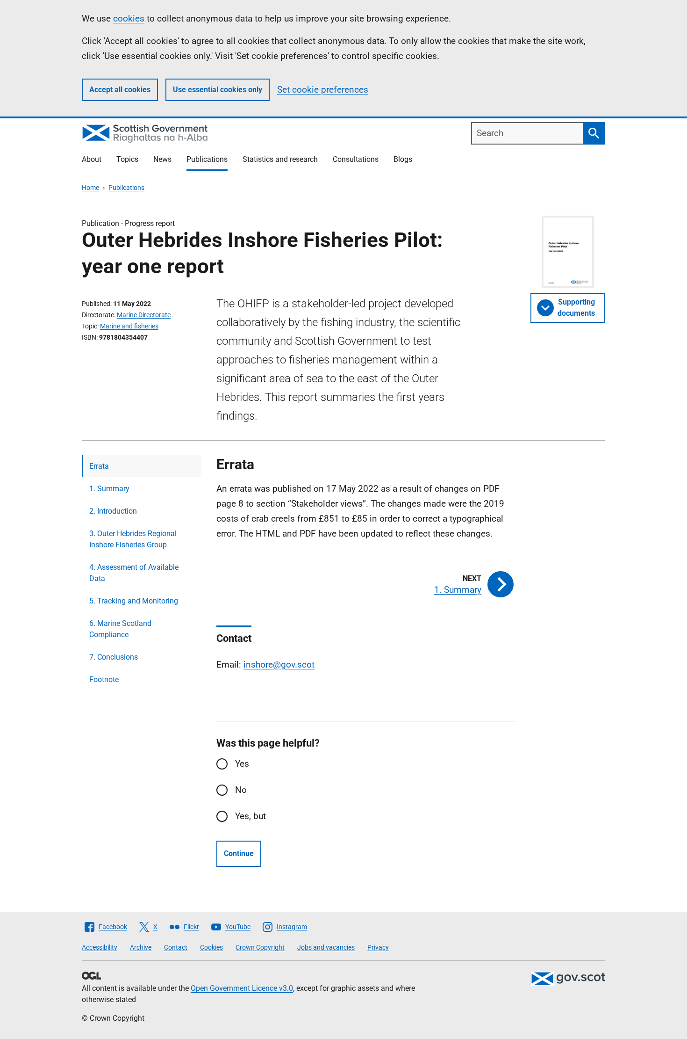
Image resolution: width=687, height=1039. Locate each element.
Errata (99, 466)
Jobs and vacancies (326, 947)
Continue (239, 853)
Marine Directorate (144, 315)
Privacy (378, 947)
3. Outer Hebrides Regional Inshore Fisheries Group (133, 539)
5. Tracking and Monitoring (133, 600)
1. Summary (109, 488)
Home (90, 187)
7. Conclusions (113, 657)
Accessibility (99, 947)
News (162, 159)
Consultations (356, 159)
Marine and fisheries (129, 326)
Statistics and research (280, 159)
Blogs (403, 159)
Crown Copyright (260, 947)
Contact (175, 947)
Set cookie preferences (322, 89)
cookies (128, 18)
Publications (207, 159)
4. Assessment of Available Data (134, 573)
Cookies (211, 947)
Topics (127, 159)
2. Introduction (113, 511)
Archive (140, 947)
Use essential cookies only (217, 89)
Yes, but (250, 816)
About (91, 159)
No (241, 790)
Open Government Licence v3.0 (242, 988)
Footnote (104, 679)
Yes (242, 763)
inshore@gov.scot (279, 664)
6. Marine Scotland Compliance (120, 629)
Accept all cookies (119, 89)
